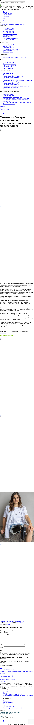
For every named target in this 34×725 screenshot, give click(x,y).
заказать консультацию (18, 24)
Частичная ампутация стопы (11, 84)
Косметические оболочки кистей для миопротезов (17, 80)
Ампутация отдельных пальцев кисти (14, 79)
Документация (7, 13)
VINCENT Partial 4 (8, 47)
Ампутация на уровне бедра (11, 82)
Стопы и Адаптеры (8, 95)
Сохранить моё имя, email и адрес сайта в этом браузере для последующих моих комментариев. (15, 653)
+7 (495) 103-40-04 (5, 24)
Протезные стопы (8, 28)
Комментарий (4, 635)
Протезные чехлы (8, 32)
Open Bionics (7, 703)
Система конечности (9, 31)
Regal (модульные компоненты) (12, 708)
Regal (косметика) (8, 706)
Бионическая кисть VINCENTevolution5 (14, 57)
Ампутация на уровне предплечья (13, 76)
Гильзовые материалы (9, 39)
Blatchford (6, 701)
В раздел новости (18, 621)
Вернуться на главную (6, 621)
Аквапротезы (7, 36)
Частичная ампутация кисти (11, 77)
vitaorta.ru (3, 333)
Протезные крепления (9, 64)
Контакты (6, 16)
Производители (7, 14)
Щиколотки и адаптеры (10, 34)
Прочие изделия (8, 52)
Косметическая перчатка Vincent (12, 49)
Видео (5, 12)
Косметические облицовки (10, 38)
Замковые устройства (9, 65)
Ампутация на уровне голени (11, 83)
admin (21, 622)
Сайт (1, 650)
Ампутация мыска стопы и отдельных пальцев (16, 86)
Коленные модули (8, 29)
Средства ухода (8, 66)
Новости (2, 106)
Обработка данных (5, 109)
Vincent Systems (8, 702)
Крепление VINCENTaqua (10, 50)
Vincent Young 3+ (8, 46)
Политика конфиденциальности (12, 694)
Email (2, 647)
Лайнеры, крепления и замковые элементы (16, 98)
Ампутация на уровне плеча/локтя (13, 74)
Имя (1, 644)
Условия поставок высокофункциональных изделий (18, 695)
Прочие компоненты (9, 104)
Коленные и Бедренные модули (12, 97)
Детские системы (8, 35)
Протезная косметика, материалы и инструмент (17, 102)
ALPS (4, 705)
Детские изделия (8, 73)
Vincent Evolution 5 (8, 45)
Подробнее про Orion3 (6, 335)
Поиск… (2, 2)
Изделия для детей (8, 94)
